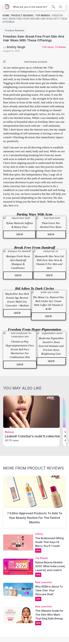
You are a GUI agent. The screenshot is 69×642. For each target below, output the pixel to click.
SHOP (19, 234)
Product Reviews (22, 15)
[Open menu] (60, 6)
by (14, 47)
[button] (30, 7)
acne (11, 159)
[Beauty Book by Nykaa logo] (6, 6)
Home (5, 15)
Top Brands (42, 15)
